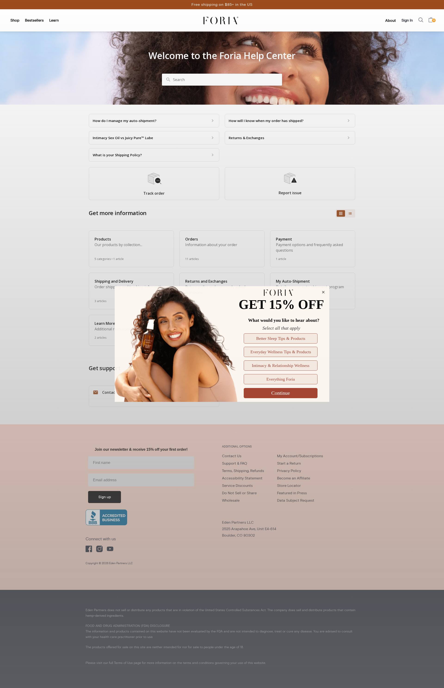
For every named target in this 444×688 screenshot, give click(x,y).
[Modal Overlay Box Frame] (222, 344)
